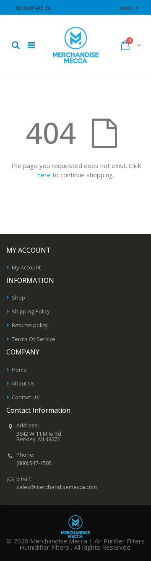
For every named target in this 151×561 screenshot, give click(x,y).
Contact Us (25, 397)
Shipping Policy (31, 311)
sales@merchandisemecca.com (56, 487)
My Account (26, 267)
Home (19, 369)
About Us (23, 383)
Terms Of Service (33, 339)
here (44, 175)
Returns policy (30, 325)
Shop (18, 297)
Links (126, 8)
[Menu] (31, 45)
